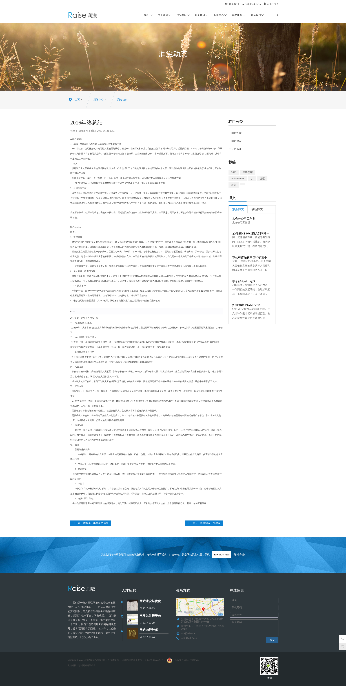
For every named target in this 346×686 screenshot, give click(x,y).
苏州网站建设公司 (87, 665)
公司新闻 (236, 149)
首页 (146, 15)
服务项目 (200, 15)
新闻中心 (219, 15)
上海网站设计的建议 (209, 523)
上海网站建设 (128, 660)
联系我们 (256, 15)
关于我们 (163, 15)
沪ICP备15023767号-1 (155, 660)
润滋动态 (122, 99)
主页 (77, 99)
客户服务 (237, 15)
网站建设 (236, 141)
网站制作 (236, 133)
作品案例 (181, 15)
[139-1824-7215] (342, 639)
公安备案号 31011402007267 (185, 660)
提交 (272, 640)
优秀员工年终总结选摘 (95, 523)
